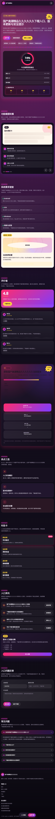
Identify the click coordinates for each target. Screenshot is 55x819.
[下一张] (50, 170)
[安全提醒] (10, 171)
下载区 (2, 796)
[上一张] (46, 170)
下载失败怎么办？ (10, 745)
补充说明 (5, 690)
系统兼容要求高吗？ (11, 755)
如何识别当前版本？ (11, 750)
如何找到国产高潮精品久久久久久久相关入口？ (18, 732)
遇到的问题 (31, 682)
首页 (2, 786)
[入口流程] (4, 171)
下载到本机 (7, 303)
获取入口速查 (27, 38)
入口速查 (23, 815)
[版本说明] (7, 171)
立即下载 (6, 38)
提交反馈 (7, 704)
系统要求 (3, 791)
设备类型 (5, 682)
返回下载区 (16, 704)
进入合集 (27, 654)
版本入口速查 (4, 789)
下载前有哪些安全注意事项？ (13, 760)
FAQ (2, 794)
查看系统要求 (16, 38)
